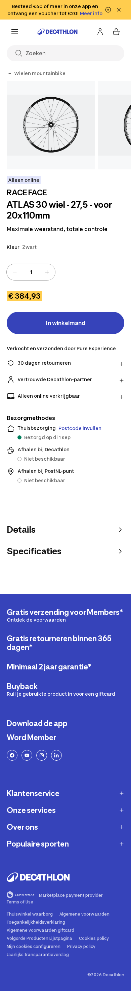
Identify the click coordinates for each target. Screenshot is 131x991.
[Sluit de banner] (119, 9)
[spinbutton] (31, 272)
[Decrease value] (15, 272)
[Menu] (15, 32)
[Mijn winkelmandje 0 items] (116, 32)
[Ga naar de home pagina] (57, 32)
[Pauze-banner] (108, 9)
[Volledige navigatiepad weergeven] (9, 73)
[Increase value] (47, 272)
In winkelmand (65, 323)
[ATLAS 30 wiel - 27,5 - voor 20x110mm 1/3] (51, 125)
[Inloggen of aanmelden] (100, 32)
